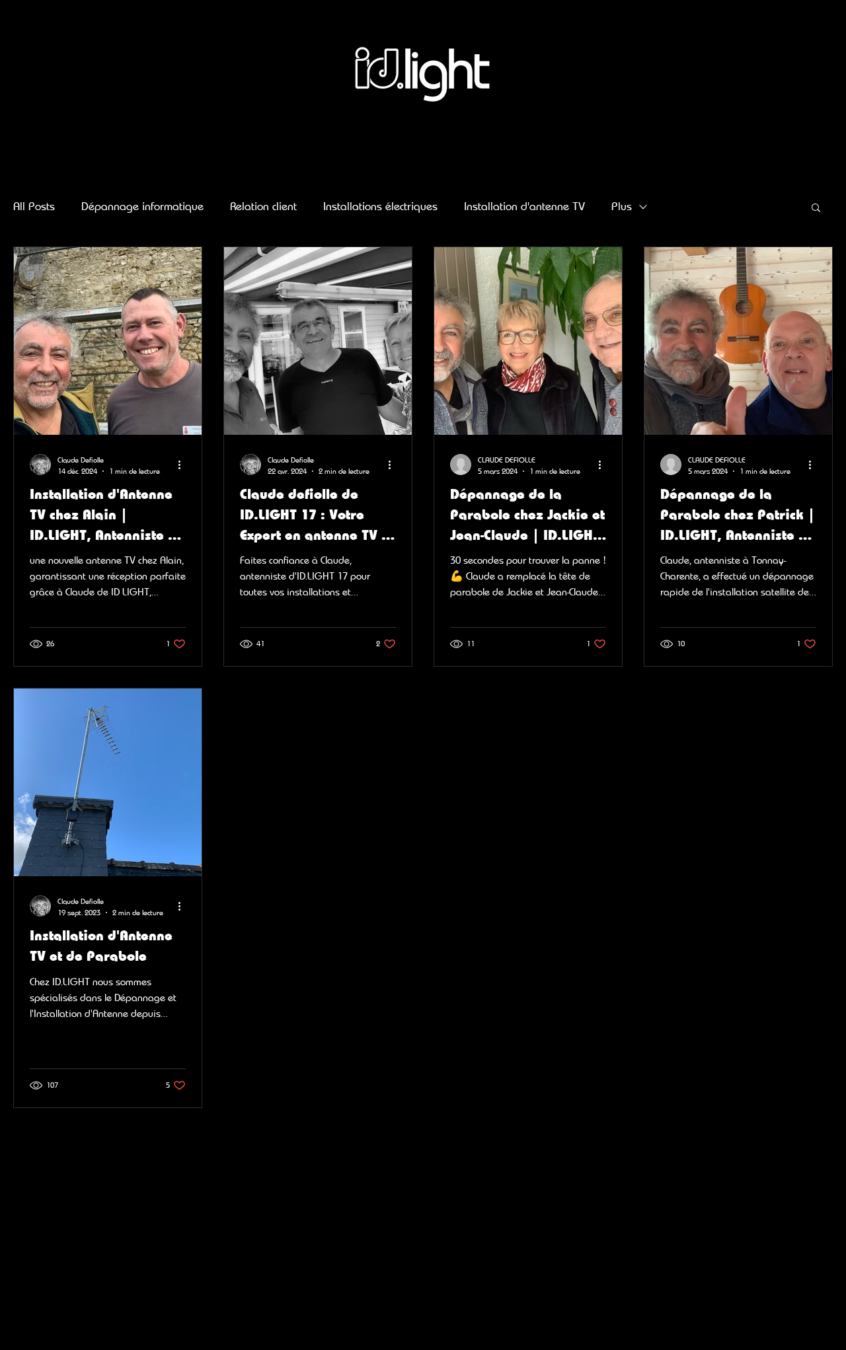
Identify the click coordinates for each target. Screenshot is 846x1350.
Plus (621, 206)
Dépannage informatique (142, 206)
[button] (816, 208)
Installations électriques (380, 206)
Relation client (263, 206)
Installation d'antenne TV (524, 206)
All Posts (34, 206)
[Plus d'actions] (184, 464)
